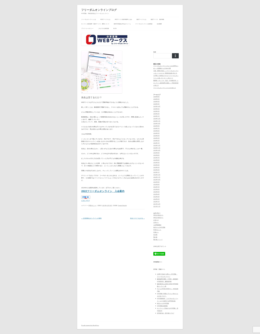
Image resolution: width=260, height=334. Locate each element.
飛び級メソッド (158, 239)
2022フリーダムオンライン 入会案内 (102, 191)
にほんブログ (85, 201)
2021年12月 (156, 204)
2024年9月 (156, 126)
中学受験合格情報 (162, 306)
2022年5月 (156, 192)
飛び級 (155, 237)
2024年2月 (156, 140)
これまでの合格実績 (103, 28)
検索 (154, 52)
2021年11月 (156, 206)
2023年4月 (156, 165)
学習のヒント (92, 205)
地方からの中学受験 (159, 227)
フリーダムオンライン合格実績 (143, 24)
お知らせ (156, 220)
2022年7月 (156, 187)
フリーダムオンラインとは (88, 19)
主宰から (156, 222)
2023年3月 (156, 167)
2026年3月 (156, 104)
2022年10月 (156, 179)
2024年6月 (156, 131)
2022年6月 (156, 189)
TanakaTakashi (122, 205)
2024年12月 (156, 118)
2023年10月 (156, 150)
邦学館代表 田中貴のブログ (165, 313)
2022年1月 (156, 201)
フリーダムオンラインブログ (99, 10)
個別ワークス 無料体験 (157, 19)
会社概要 (159, 24)
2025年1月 (156, 116)
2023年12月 (156, 145)
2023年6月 (156, 160)
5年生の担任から (158, 215)
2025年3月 (156, 111)
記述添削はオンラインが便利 (91, 218)
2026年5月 (156, 99)
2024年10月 (156, 123)
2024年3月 (156, 138)
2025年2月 (156, 114)
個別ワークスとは (141, 19)
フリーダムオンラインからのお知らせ (164, 88)
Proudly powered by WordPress (90, 325)
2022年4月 (156, 194)
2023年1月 (156, 172)
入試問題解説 (157, 225)
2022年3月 (156, 197)
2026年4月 (156, 101)
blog (115, 28)
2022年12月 (156, 175)
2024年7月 (156, 128)
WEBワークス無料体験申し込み (123, 19)
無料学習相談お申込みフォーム (122, 24)
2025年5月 (156, 109)
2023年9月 (156, 153)
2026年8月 (156, 97)
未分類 (155, 235)
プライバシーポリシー (87, 28)
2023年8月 (156, 155)
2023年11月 (156, 148)
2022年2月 (156, 199)
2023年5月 (156, 162)
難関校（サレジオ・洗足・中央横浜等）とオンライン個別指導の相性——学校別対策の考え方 (165, 83)
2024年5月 (156, 133)
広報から (156, 232)
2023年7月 (156, 158)
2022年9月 (156, 182)
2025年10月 (156, 106)
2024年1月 (156, 143)
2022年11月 (156, 177)
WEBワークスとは (105, 19)
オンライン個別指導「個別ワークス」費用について (95, 24)
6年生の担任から (158, 217)
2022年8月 (156, 184)
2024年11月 (156, 121)
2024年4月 (156, 136)
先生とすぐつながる (137, 218)
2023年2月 (156, 170)
